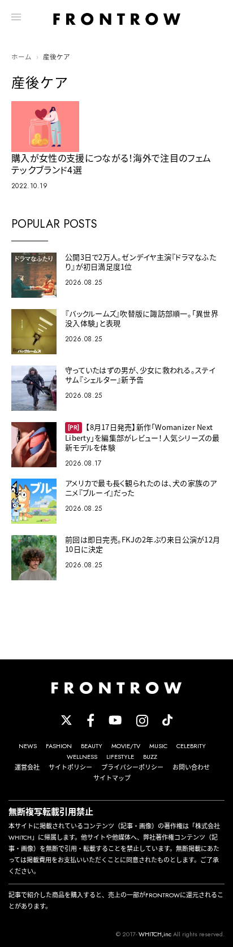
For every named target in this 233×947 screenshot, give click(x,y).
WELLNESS (82, 756)
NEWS (28, 745)
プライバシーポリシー (132, 767)
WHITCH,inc (155, 934)
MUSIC (158, 745)
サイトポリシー (70, 767)
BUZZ (150, 756)
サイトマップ (112, 778)
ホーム (21, 57)
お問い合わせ (191, 767)
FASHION (59, 745)
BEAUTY (91, 745)
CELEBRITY (191, 745)
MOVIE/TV (125, 745)
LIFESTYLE (120, 756)
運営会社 (27, 767)
